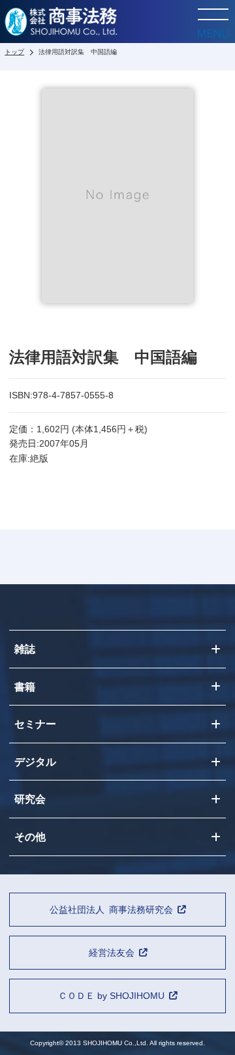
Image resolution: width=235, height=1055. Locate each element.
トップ (14, 51)
